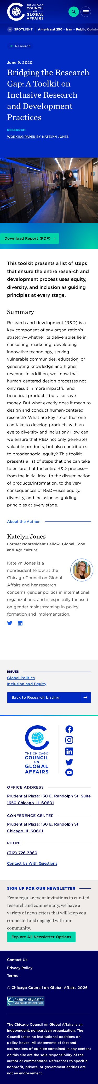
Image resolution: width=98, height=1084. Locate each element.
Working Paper (21, 137)
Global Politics (21, 678)
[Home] (12, 46)
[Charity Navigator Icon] (49, 1001)
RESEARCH (16, 130)
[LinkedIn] (20, 623)
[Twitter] (9, 623)
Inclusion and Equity (26, 684)
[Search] (73, 12)
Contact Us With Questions (32, 863)
